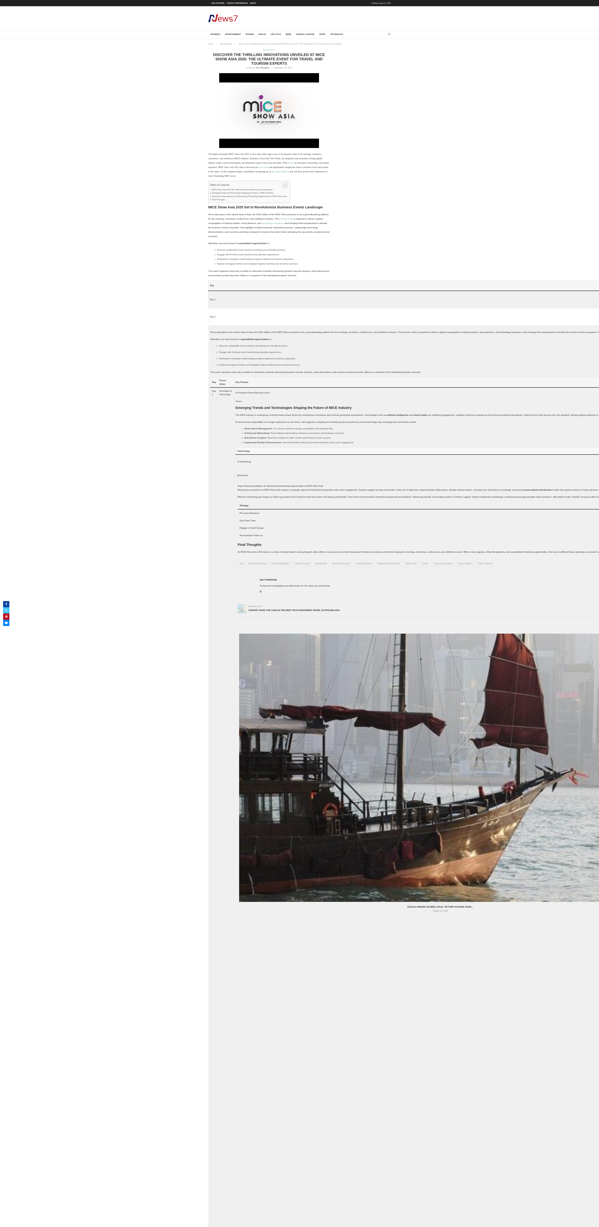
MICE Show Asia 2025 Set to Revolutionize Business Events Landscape (242, 190)
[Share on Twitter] (6, 610)
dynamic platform (281, 171)
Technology (336, 34)
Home (210, 44)
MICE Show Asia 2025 (341, 564)
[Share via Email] (6, 623)
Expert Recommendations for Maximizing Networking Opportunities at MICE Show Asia (249, 196)
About (253, 3)
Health (262, 34)
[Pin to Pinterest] (6, 617)
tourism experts (364, 564)
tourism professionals (388, 564)
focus (291, 163)
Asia (241, 564)
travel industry (485, 564)
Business (215, 34)
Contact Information (237, 3)
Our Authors (217, 3)
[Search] (389, 34)
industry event (302, 564)
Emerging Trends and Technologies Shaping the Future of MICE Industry (243, 193)
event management (281, 564)
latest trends (263, 167)
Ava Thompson (262, 68)
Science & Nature (305, 34)
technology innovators (272, 223)
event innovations (257, 564)
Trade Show (411, 564)
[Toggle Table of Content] (283, 185)
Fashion (250, 34)
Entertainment (233, 34)
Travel (425, 564)
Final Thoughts (218, 200)
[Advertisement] (334, 18)
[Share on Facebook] (6, 604)
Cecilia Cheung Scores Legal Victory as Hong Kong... (440, 907)
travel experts (465, 564)
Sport (322, 34)
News (288, 34)
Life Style (276, 34)
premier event (286, 219)
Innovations (321, 564)
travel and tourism (443, 564)
